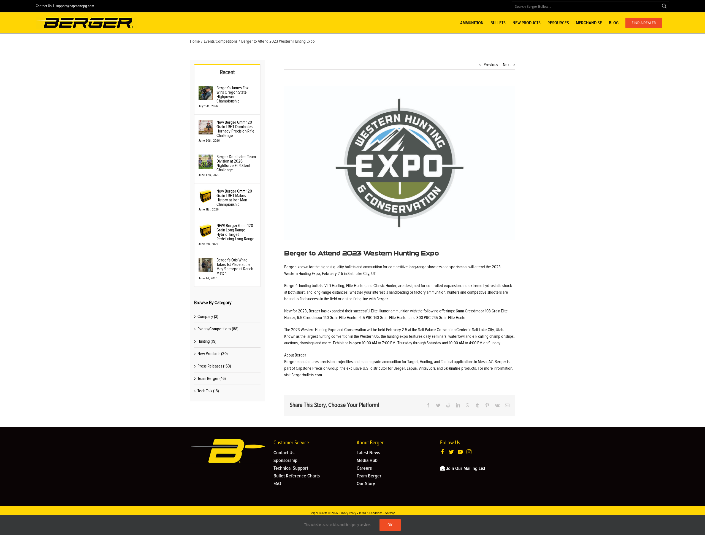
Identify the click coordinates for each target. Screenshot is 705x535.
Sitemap (390, 513)
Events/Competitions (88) (217, 329)
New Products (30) (212, 354)
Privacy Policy (348, 513)
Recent (227, 72)
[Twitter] (451, 451)
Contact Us (43, 6)
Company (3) (207, 316)
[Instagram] (469, 451)
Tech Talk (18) (208, 391)
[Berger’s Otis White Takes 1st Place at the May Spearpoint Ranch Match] (206, 261)
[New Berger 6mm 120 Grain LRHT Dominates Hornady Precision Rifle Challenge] (206, 123)
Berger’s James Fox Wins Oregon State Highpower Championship (232, 94)
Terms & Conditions (371, 513)
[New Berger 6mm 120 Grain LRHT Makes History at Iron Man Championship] (206, 192)
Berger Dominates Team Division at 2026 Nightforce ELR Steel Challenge (236, 163)
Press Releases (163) (214, 366)
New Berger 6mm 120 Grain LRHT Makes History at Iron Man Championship (234, 198)
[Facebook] (442, 451)
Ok (390, 524)
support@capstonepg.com (75, 6)
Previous (491, 65)
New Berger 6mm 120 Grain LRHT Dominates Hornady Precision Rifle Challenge (235, 129)
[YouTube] (460, 451)
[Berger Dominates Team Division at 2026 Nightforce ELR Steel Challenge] (206, 158)
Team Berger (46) (211, 378)
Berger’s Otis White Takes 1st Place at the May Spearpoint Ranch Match (234, 266)
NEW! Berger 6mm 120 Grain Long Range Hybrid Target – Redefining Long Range (235, 232)
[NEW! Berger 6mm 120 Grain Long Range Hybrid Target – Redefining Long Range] (206, 227)
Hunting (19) (206, 341)
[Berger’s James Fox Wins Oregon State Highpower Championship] (206, 89)
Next (507, 65)
